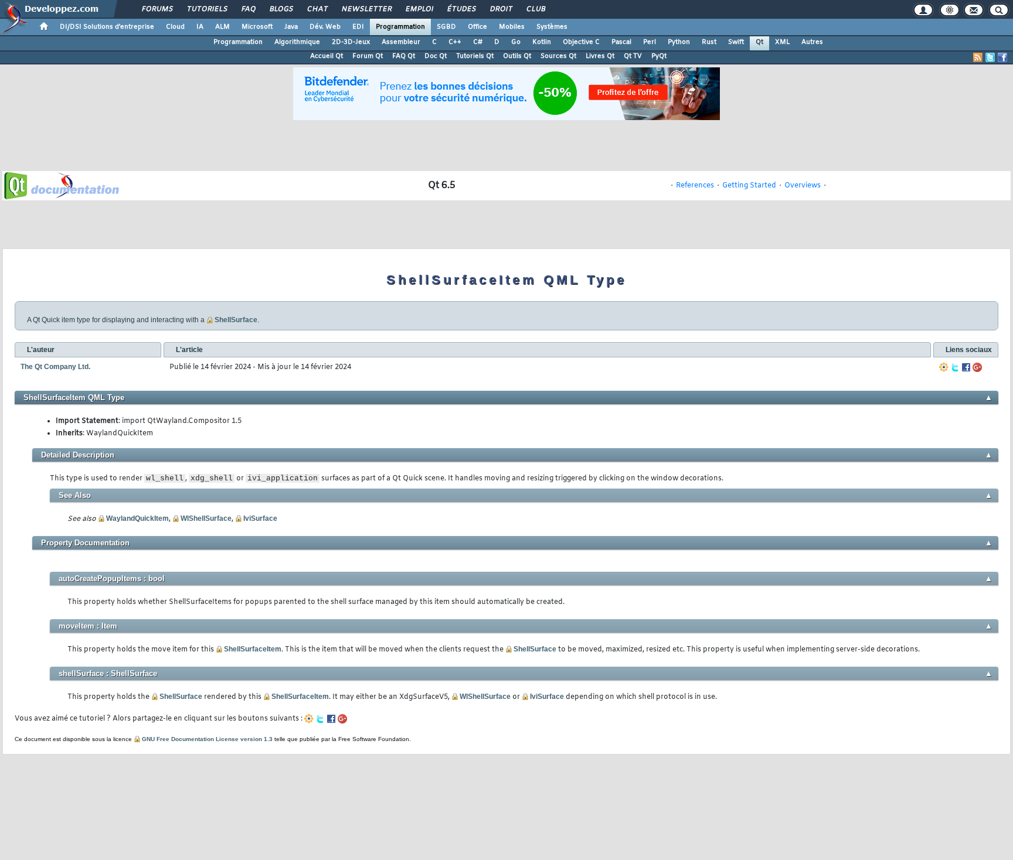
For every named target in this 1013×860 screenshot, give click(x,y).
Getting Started (749, 185)
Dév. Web (325, 27)
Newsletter (366, 9)
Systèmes (551, 27)
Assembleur (401, 42)
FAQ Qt (403, 56)
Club (535, 9)
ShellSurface (236, 320)
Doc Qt (435, 56)
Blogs (281, 9)
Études (461, 9)
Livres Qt (600, 56)
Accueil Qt (326, 56)
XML (782, 42)
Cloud (175, 27)
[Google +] (977, 367)
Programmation (400, 27)
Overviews (802, 185)
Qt (759, 42)
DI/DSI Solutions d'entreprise (107, 27)
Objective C (581, 42)
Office (477, 27)
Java (291, 27)
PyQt (659, 56)
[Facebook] (966, 367)
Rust (709, 42)
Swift (736, 42)
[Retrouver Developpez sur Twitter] (990, 57)
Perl (649, 42)
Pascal (621, 42)
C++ (454, 42)
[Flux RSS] (978, 57)
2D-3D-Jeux (351, 42)
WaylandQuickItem (137, 518)
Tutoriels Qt (475, 56)
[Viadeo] (944, 367)
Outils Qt (517, 56)
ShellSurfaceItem (252, 649)
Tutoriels (206, 9)
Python (679, 42)
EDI (358, 27)
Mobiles (512, 27)
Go (516, 42)
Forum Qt (367, 56)
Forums (157, 9)
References (695, 185)
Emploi (419, 9)
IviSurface (260, 518)
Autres (812, 42)
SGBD (446, 27)
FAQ (248, 9)
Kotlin (541, 42)
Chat (316, 9)
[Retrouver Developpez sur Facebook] (1002, 57)
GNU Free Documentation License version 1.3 (207, 739)
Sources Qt (558, 56)
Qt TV (633, 56)
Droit (500, 9)
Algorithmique (297, 42)
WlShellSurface (206, 518)
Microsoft (257, 27)
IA (199, 27)
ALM (222, 27)
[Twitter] (955, 367)
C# (477, 42)
